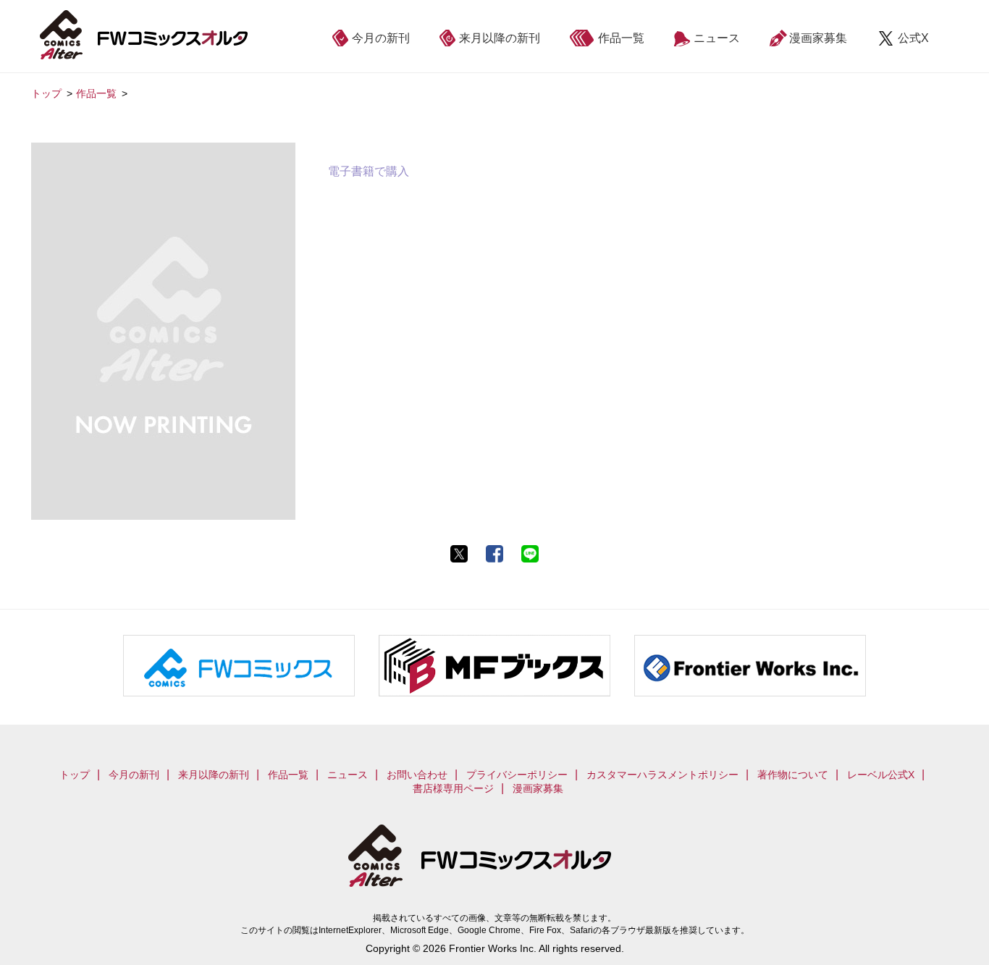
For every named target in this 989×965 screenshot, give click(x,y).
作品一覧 (621, 38)
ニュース (717, 38)
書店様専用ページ (453, 788)
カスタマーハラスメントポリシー (662, 774)
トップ (74, 774)
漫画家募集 (818, 38)
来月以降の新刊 (499, 38)
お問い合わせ (417, 774)
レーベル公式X (880, 774)
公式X (913, 38)
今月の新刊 (381, 38)
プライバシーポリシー (517, 774)
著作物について (792, 774)
